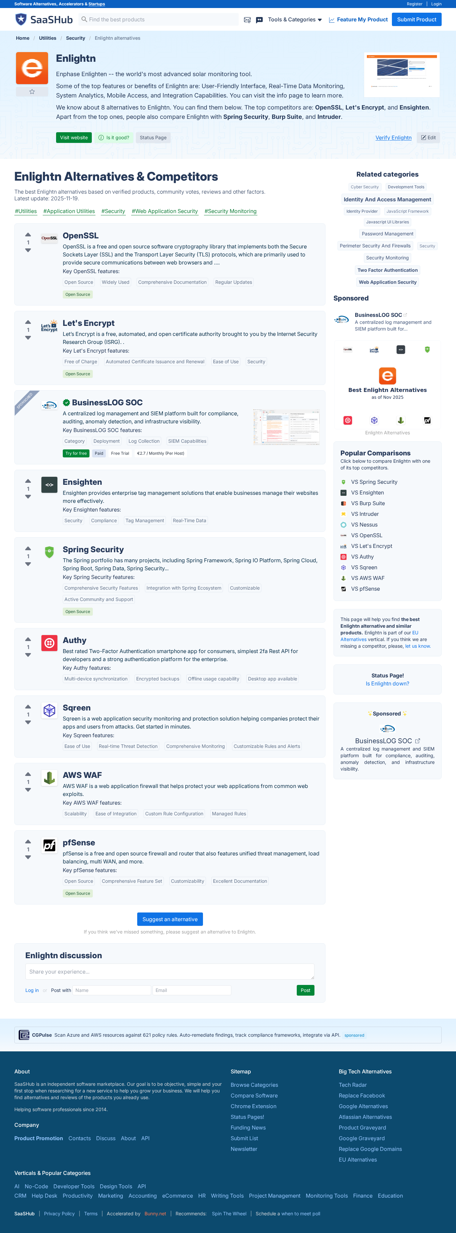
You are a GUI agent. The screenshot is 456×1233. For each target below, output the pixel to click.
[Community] (259, 19)
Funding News (248, 1127)
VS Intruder (364, 513)
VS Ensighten (367, 492)
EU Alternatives (358, 1159)
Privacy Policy (59, 1213)
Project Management (274, 1195)
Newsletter (244, 1149)
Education (390, 1195)
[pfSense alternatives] (49, 845)
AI (16, 1186)
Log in (32, 990)
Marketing (110, 1195)
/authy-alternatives (43, 632)
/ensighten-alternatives (48, 474)
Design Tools (116, 1186)
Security (427, 245)
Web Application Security (388, 282)
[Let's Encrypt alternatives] (49, 326)
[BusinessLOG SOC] (49, 405)
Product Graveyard (362, 1127)
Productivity (78, 1195)
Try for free (76, 453)
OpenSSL (328, 107)
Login (436, 3)
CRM (20, 1195)
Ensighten (414, 107)
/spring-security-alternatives (55, 541)
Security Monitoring (387, 257)
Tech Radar (353, 1084)
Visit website (74, 137)
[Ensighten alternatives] (49, 485)
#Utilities (26, 211)
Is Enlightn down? (387, 683)
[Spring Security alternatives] (49, 552)
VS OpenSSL (366, 535)
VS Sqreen (363, 567)
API (145, 1138)
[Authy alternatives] (49, 643)
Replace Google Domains (370, 1149)
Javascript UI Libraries (387, 221)
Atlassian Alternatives (365, 1116)
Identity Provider (362, 211)
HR (202, 1195)
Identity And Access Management (387, 199)
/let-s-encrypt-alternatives (52, 315)
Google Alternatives (363, 1106)
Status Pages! (247, 1116)
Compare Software (254, 1095)
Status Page (153, 137)
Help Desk (44, 1195)
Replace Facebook (362, 1095)
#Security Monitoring (231, 211)
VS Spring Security (374, 481)
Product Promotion (38, 1138)
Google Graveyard (362, 1138)
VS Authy (362, 556)
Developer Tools (73, 1186)
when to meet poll (300, 1213)
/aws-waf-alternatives (47, 767)
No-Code (36, 1186)
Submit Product (416, 19)
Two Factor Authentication (388, 270)
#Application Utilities (69, 211)
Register (415, 3)
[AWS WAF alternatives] (49, 778)
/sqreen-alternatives (45, 699)
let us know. (418, 646)
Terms (90, 1213)
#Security (113, 211)
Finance (363, 1195)
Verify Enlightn (394, 137)
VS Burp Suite (367, 503)
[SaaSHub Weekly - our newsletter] (247, 19)
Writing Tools (227, 1195)
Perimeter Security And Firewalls (375, 245)
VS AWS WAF (367, 578)
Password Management (388, 233)
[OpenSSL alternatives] (49, 238)
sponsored (354, 1035)
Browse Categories (254, 1084)
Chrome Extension (253, 1106)
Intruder (329, 116)
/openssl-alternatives (46, 227)
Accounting (143, 1195)
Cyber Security (365, 186)
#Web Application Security (165, 211)
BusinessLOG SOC (384, 741)
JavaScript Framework (408, 211)
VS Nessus (364, 524)
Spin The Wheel (229, 1213)
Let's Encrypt (365, 107)
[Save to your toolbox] (32, 91)
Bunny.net (155, 1213)
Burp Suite (287, 116)
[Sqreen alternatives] (49, 710)
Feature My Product (362, 19)
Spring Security (245, 116)
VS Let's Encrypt (371, 546)
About (128, 1138)
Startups (96, 3)
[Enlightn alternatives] (32, 68)
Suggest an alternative (170, 919)
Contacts (79, 1138)
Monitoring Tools (327, 1195)
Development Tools (406, 186)
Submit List (244, 1138)
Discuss (106, 1138)
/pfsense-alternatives (46, 834)
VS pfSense (365, 588)
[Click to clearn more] (228, 1035)
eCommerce (177, 1195)
